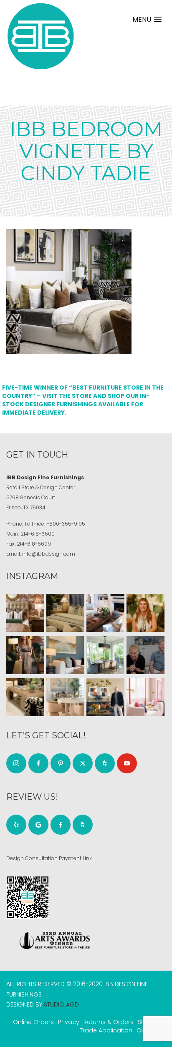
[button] (147, 19)
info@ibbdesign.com (48, 553)
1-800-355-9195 (65, 523)
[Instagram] (16, 763)
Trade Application (106, 1030)
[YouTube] (127, 763)
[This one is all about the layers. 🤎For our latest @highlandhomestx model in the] (25, 613)
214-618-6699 (34, 543)
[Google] (38, 825)
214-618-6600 (37, 533)
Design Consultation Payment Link (49, 858)
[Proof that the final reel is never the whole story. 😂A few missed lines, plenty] (145, 655)
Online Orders (33, 1022)
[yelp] (16, 825)
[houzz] (105, 763)
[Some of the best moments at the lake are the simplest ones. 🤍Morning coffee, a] (105, 655)
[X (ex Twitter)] (83, 763)
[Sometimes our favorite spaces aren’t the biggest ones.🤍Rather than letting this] (145, 697)
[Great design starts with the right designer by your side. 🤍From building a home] (65, 697)
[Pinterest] (61, 763)
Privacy (68, 1022)
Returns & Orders (108, 1022)
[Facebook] (38, 763)
